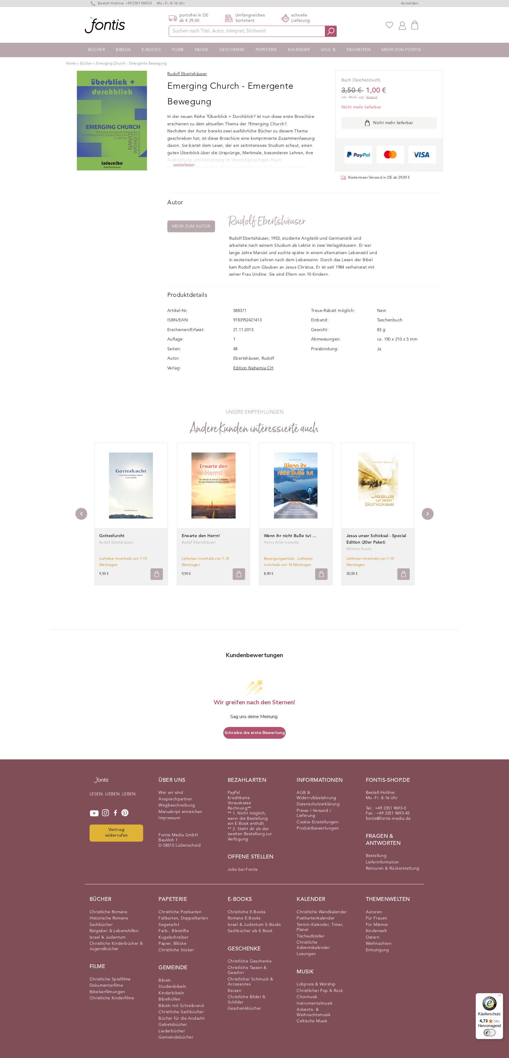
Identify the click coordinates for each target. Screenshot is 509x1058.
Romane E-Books (244, 918)
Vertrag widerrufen (116, 833)
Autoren (374, 912)
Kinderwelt (376, 931)
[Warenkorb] (415, 25)
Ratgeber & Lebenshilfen (114, 931)
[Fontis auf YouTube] (94, 813)
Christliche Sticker (176, 950)
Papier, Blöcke (172, 944)
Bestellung (376, 856)
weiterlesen (183, 165)
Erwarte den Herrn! (201, 536)
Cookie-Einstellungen (317, 822)
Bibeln (123, 50)
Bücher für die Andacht (181, 1018)
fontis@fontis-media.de (388, 819)
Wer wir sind (170, 793)
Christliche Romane (108, 912)
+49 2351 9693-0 (138, 3)
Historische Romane (109, 918)
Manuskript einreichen (180, 812)
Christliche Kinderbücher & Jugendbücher (116, 946)
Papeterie (266, 50)
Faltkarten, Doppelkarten (183, 918)
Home (71, 63)
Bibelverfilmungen (107, 992)
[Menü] (499, 996)
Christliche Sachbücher (181, 1012)
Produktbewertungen (318, 828)
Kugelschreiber (173, 937)
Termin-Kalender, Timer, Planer (320, 927)
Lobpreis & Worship (316, 984)
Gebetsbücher (172, 1025)
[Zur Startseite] (101, 783)
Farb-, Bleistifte (173, 931)
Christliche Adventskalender (313, 945)
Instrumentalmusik (315, 1003)
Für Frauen (376, 918)
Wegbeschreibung (176, 805)
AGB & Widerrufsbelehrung (316, 795)
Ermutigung (377, 950)
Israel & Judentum (108, 937)
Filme (178, 50)
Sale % (328, 50)
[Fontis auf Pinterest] (124, 813)
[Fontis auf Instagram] (105, 813)
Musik (201, 50)
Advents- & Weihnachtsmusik (313, 1012)
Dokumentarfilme (106, 985)
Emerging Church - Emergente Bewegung (131, 63)
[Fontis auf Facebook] (115, 813)
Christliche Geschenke (250, 961)
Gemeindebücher (175, 1037)
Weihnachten (378, 944)
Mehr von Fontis (401, 50)
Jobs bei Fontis (243, 870)
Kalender (299, 50)
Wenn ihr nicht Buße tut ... (290, 536)
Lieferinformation (382, 862)
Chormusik (307, 997)
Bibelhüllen (169, 999)
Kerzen (234, 991)
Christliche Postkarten (179, 912)
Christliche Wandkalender (322, 912)
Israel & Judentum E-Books (254, 925)
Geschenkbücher (244, 1008)
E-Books (151, 50)
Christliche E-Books (247, 912)
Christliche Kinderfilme (112, 998)
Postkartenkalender (316, 918)
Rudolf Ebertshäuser (267, 221)
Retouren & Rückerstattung (392, 868)
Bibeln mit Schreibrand (181, 1006)
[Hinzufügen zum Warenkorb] (157, 574)
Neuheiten (359, 50)
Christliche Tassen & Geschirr (247, 970)
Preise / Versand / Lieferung (314, 813)
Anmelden (409, 3)
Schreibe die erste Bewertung (254, 733)
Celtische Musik (312, 1021)
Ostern (372, 937)
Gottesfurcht (112, 536)
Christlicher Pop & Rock (320, 991)
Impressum (169, 818)
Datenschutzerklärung (318, 804)
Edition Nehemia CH (253, 368)
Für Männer (377, 925)
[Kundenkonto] (402, 25)
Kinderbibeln (171, 993)
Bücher (96, 50)
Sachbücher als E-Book (250, 931)
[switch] (489, 1032)
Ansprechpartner (175, 799)
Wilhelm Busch (358, 549)
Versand (371, 97)
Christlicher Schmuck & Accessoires (250, 982)
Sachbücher (101, 925)
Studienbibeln (172, 987)
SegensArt (168, 925)
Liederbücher (171, 1031)
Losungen (306, 954)
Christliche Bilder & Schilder (247, 999)
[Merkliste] (389, 25)
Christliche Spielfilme (110, 979)
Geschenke (232, 50)
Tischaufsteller (311, 936)
